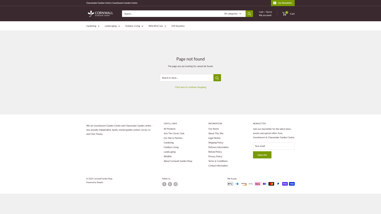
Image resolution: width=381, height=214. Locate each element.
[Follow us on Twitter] (170, 184)
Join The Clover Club (174, 133)
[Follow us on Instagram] (176, 184)
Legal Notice (214, 138)
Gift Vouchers (178, 26)
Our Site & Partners (173, 138)
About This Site (215, 133)
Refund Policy (215, 151)
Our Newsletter (285, 3)
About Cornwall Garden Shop (178, 161)
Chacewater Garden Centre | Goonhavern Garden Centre (111, 3)
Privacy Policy (215, 156)
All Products (170, 128)
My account (265, 15)
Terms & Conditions (218, 161)
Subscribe (262, 155)
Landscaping (111, 26)
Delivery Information (218, 147)
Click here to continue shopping (190, 87)
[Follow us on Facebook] (164, 184)
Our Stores (213, 128)
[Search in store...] (217, 77)
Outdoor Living (132, 26)
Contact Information (218, 165)
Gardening (91, 26)
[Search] (249, 13)
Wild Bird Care (156, 26)
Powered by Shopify (94, 182)
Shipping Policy (215, 142)
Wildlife (168, 156)
